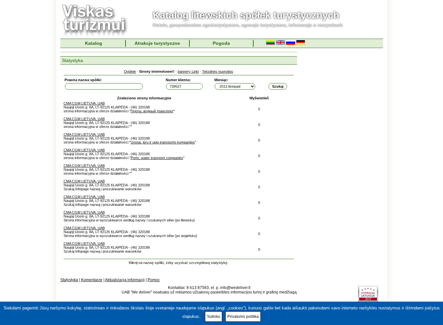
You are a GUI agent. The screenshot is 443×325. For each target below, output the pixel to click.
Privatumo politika (243, 316)
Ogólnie (130, 71)
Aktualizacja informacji (125, 280)
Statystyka (69, 280)
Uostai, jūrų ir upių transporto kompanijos (163, 142)
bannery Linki (188, 71)
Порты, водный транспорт (152, 111)
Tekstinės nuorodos (217, 71)
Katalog (93, 43)
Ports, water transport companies (157, 158)
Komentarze (91, 280)
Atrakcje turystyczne (157, 43)
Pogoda (221, 43)
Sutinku (213, 316)
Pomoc (154, 280)
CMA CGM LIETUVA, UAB (84, 103)
